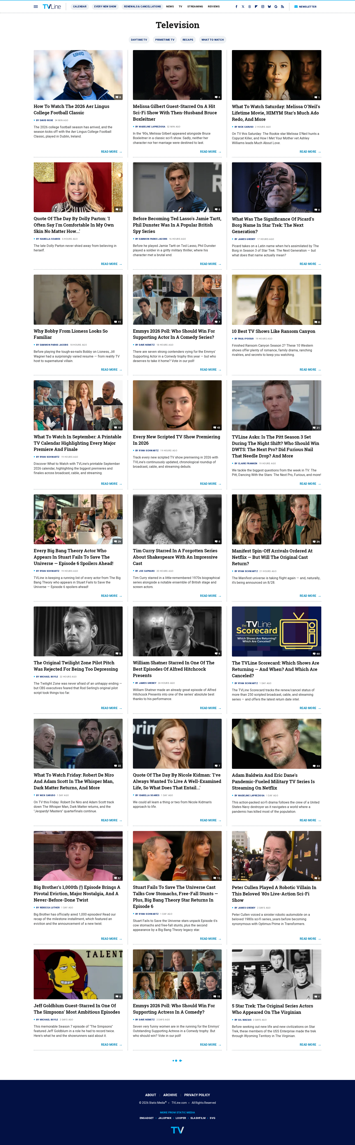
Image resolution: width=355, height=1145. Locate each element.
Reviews (214, 6)
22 (119, 766)
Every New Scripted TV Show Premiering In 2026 (176, 440)
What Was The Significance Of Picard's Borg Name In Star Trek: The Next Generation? (273, 225)
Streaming (195, 6)
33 (318, 766)
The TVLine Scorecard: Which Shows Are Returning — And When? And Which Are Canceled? (275, 669)
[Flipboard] (256, 6)
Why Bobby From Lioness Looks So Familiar (71, 334)
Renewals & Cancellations (142, 6)
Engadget (147, 1118)
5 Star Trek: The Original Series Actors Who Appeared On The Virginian (272, 1009)
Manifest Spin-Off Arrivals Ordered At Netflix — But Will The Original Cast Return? (272, 557)
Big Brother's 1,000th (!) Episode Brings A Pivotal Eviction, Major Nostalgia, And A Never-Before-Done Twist (77, 893)
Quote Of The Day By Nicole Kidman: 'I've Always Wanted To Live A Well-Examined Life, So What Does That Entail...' (177, 781)
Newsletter (307, 7)
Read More (109, 152)
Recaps (188, 40)
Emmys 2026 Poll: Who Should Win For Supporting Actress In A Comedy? (174, 1009)
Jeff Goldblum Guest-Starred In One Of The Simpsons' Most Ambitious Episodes (77, 1009)
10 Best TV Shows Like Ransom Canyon (273, 331)
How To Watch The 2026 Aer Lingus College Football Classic (71, 109)
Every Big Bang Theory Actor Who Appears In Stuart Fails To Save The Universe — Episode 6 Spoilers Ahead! (73, 557)
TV (180, 6)
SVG (212, 1118)
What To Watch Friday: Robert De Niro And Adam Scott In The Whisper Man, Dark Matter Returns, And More (74, 781)
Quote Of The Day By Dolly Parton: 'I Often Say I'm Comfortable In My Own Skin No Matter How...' (74, 224)
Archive (170, 1095)
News (170, 6)
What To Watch (213, 40)
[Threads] (249, 6)
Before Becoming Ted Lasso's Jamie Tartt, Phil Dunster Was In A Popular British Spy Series (177, 224)
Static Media (157, 1103)
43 (218, 428)
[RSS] (282, 6)
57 (119, 878)
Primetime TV (164, 40)
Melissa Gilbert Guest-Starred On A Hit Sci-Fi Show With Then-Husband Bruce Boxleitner (175, 112)
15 (119, 428)
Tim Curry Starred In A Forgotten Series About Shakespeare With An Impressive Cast (175, 557)
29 (119, 541)
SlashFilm (198, 1118)
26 (318, 542)
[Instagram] (263, 6)
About (150, 1095)
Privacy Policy (197, 1095)
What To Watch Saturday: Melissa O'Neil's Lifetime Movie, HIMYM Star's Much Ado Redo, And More (276, 112)
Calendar (79, 6)
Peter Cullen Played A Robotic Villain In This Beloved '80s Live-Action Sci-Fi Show (274, 893)
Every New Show (105, 6)
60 (318, 654)
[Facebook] (236, 6)
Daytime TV (139, 40)
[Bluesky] (269, 6)
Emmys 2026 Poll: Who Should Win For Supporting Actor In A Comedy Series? (174, 334)
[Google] (276, 6)
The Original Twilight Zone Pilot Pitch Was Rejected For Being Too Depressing (76, 666)
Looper (181, 1118)
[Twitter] (243, 6)
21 (318, 428)
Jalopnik (164, 1118)
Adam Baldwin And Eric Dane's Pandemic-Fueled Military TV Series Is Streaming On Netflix (273, 781)
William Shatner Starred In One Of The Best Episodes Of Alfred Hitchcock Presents (173, 669)
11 (119, 322)
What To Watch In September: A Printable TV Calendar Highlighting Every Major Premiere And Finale (77, 443)
